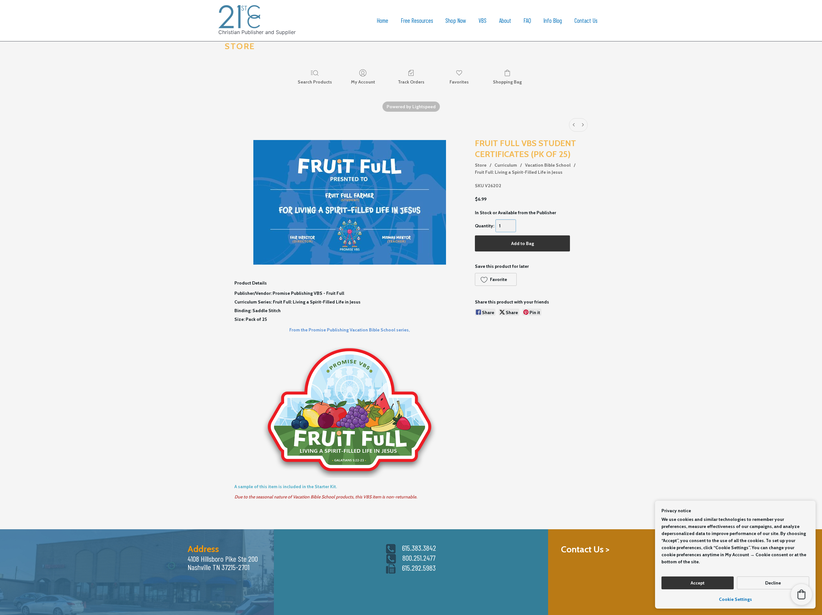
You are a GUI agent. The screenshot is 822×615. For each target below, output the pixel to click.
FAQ (527, 20)
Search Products (315, 82)
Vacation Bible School (548, 165)
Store (480, 165)
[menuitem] (573, 125)
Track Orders (411, 82)
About (505, 20)
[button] (495, 279)
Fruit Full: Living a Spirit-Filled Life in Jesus (519, 172)
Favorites (459, 82)
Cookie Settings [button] (735, 599)
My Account (363, 82)
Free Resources (417, 20)
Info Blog (552, 20)
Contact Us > (585, 549)
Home (382, 20)
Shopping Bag (507, 82)
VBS (482, 20)
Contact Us (586, 20)
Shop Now (455, 20)
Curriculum (505, 165)
